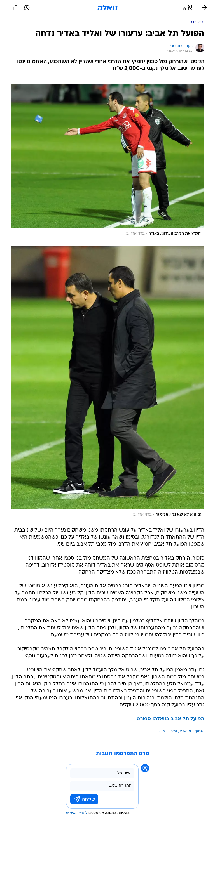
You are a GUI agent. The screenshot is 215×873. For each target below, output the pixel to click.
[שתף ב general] (16, 7)
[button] (187, 7)
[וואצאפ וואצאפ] (27, 7)
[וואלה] (107, 7)
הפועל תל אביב (191, 731)
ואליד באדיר (167, 731)
